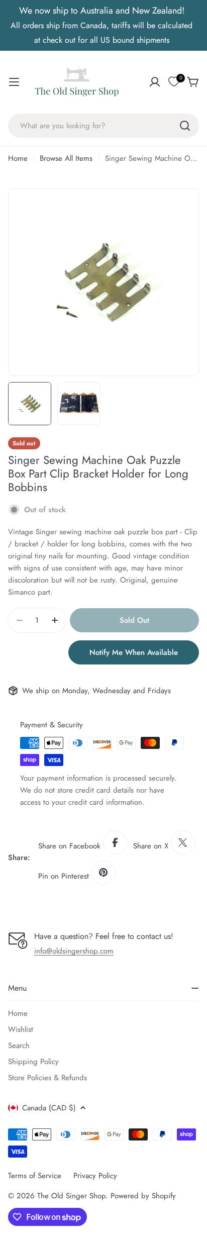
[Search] (185, 126)
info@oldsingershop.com (74, 951)
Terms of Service (34, 1175)
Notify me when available (133, 652)
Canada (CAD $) (49, 1107)
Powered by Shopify (143, 1195)
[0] (174, 82)
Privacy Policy (95, 1175)
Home (18, 158)
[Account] (155, 82)
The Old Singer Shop (71, 1195)
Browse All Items (66, 158)
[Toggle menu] (14, 82)
